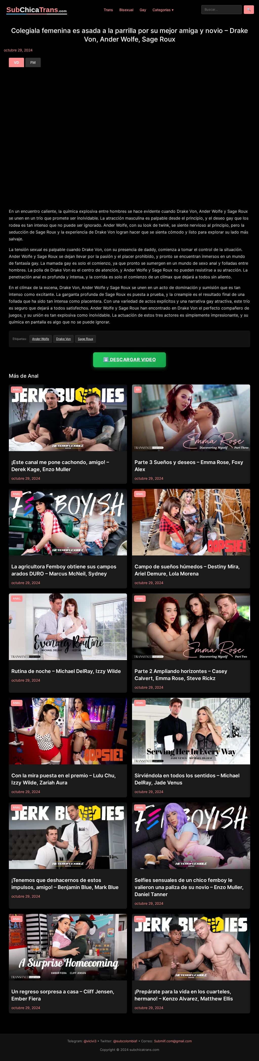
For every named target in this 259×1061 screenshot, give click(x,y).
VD (16, 62)
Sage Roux (85, 339)
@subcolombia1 (125, 1041)
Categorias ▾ (163, 10)
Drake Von (63, 339)
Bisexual (126, 10)
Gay (143, 10)
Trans (108, 10)
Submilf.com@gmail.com (173, 1041)
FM (33, 62)
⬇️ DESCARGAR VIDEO (129, 359)
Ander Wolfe (40, 339)
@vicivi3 (90, 1041)
